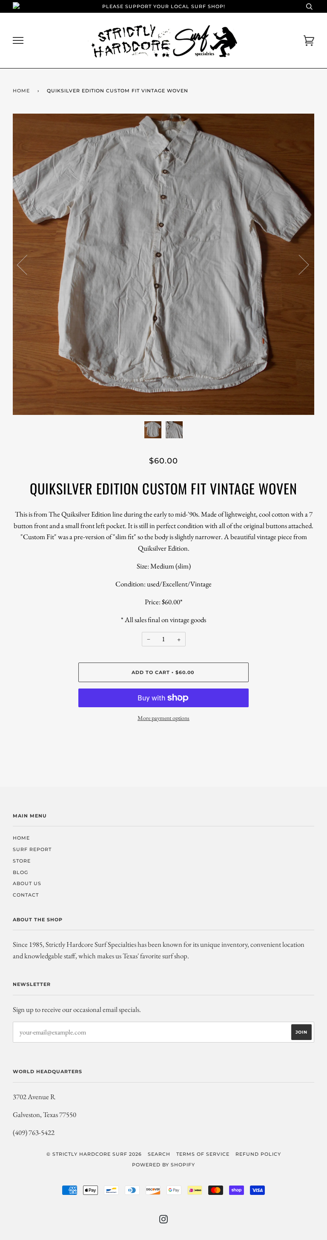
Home (21, 91)
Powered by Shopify (163, 1165)
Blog (20, 872)
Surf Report (32, 849)
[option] (163, 264)
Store (22, 861)
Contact (26, 895)
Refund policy (258, 1154)
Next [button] (298, 264)
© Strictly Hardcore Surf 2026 (94, 1154)
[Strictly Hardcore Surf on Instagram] (163, 1221)
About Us (27, 883)
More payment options (163, 718)
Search (159, 1154)
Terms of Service (202, 1154)
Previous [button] (27, 264)
